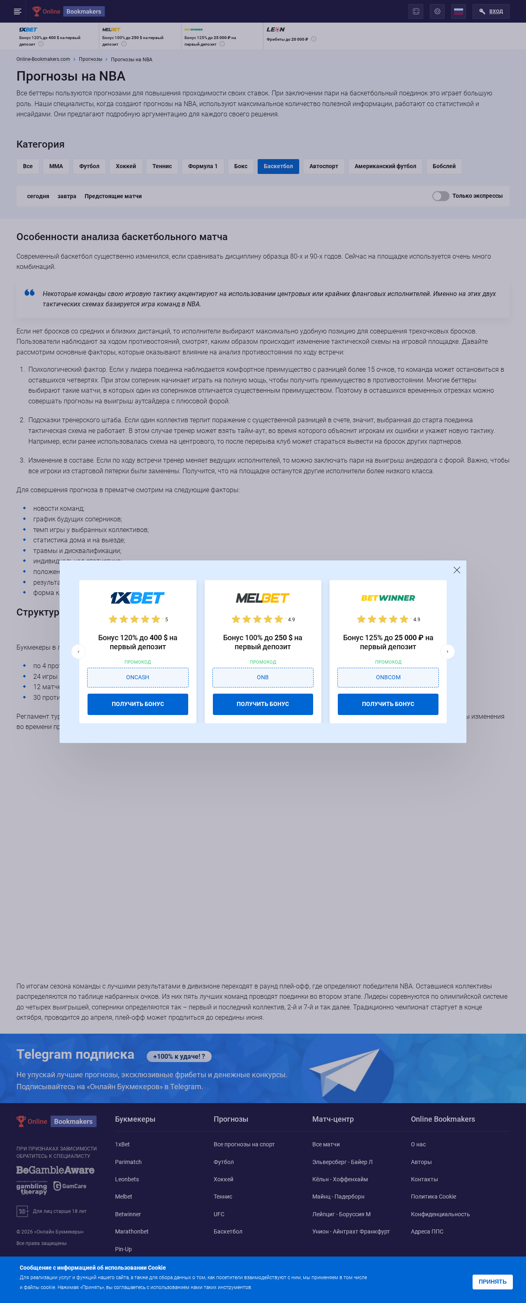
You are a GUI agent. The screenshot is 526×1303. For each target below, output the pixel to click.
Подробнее (270, 1287)
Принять (493, 1281)
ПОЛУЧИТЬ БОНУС (138, 704)
